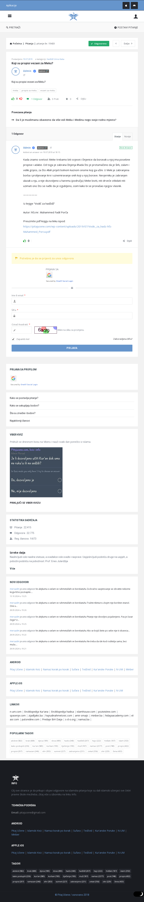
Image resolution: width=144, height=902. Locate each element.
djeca (43, 740)
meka (15, 90)
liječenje (67, 746)
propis (123, 746)
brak (30, 740)
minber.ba (96, 715)
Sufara (75, 669)
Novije (127, 136)
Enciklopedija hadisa (62, 711)
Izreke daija (17, 552)
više (12, 568)
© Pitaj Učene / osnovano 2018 (72, 894)
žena (117, 751)
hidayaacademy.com (117, 715)
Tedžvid (86, 669)
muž (82, 746)
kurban (52, 746)
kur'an (37, 746)
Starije (117, 136)
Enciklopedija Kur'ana (36, 711)
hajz (96, 740)
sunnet (59, 751)
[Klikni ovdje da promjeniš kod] (45, 330)
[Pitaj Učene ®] (75, 16)
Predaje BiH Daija (52, 719)
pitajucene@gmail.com (28, 812)
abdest (16, 740)
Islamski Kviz (33, 669)
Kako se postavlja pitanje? (24, 398)
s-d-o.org (70, 719)
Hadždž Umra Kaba (55, 59)
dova (56, 740)
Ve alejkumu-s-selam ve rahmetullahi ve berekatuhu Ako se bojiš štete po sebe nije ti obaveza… (82, 630)
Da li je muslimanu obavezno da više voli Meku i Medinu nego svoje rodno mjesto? (66, 119)
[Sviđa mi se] (13, 98)
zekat (93, 751)
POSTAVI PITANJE (127, 27)
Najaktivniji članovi (20, 420)
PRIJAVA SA (52, 269)
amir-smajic (81, 715)
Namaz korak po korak (56, 669)
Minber (130, 669)
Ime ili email (18, 295)
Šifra (15, 310)
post (110, 746)
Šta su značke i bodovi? (22, 413)
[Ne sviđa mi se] (20, 98)
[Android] (134, 5)
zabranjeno (76, 751)
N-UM (119, 669)
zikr (105, 751)
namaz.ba (83, 719)
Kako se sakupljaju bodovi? (24, 405)
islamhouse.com (86, 711)
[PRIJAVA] (136, 16)
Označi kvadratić (21, 324)
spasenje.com (18, 715)
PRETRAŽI (14, 27)
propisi (16, 751)
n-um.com (15, 711)
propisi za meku (29, 90)
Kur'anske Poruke (103, 669)
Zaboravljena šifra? (122, 338)
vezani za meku (47, 90)
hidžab (109, 740)
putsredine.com (30, 719)
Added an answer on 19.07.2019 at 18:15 (41, 152)
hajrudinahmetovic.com (58, 715)
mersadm (14, 588)
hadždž (83, 740)
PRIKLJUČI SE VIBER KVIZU (25, 502)
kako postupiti (20, 746)
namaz (96, 746)
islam (123, 740)
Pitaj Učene (16, 669)
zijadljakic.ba (35, 715)
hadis (69, 740)
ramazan (32, 751)
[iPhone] (126, 5)
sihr (46, 751)
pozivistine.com (107, 711)
